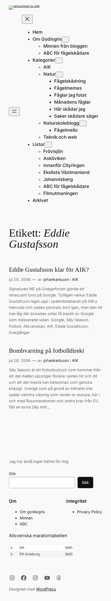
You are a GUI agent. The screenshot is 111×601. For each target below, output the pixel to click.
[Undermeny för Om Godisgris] (65, 39)
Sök (12, 473)
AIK (75, 279)
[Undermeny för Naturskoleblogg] (82, 123)
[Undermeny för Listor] (48, 145)
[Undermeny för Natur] (59, 74)
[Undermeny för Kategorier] (59, 60)
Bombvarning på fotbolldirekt (46, 350)
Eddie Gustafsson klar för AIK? (49, 269)
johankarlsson (56, 279)
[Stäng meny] (27, 19)
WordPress (46, 589)
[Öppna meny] (14, 111)
